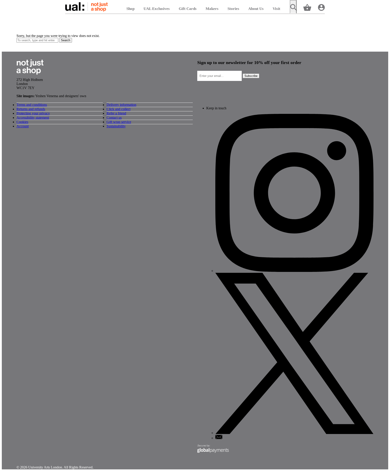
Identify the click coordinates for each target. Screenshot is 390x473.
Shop (130, 9)
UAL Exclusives (157, 9)
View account (321, 7)
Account (22, 126)
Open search (293, 7)
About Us (256, 9)
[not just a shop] (30, 76)
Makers (212, 9)
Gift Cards (188, 9)
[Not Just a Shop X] (294, 433)
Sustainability (116, 126)
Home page (86, 7)
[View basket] (307, 7)
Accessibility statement (32, 117)
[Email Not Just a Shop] (218, 438)
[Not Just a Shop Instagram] (294, 271)
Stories (233, 9)
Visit (276, 9)
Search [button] (65, 40)
